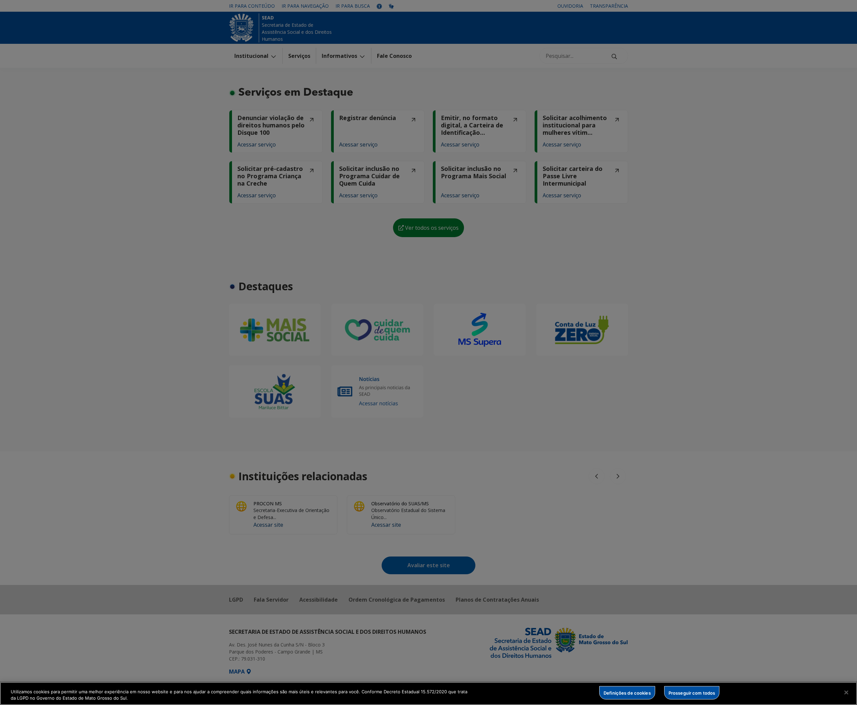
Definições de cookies (627, 692)
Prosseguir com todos (692, 692)
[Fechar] (846, 692)
